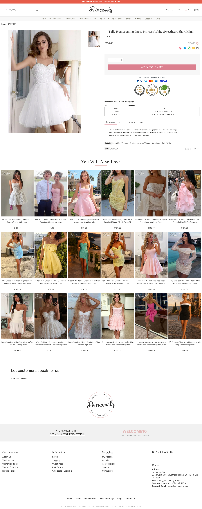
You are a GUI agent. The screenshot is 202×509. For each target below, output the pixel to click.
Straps (147, 143)
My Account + (175, 10)
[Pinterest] (167, 459)
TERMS (114, 506)
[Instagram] (161, 459)
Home (3, 24)
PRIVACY (122, 506)
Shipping (122, 122)
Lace (114, 143)
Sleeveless (139, 143)
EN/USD (197, 10)
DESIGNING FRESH (134, 506)
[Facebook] (154, 459)
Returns (132, 122)
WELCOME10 (135, 431)
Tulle (163, 143)
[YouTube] (173, 459)
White (169, 143)
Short (132, 143)
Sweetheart (156, 143)
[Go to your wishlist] (167, 9)
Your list (191, 43)
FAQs (140, 122)
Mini (118, 143)
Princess (125, 143)
